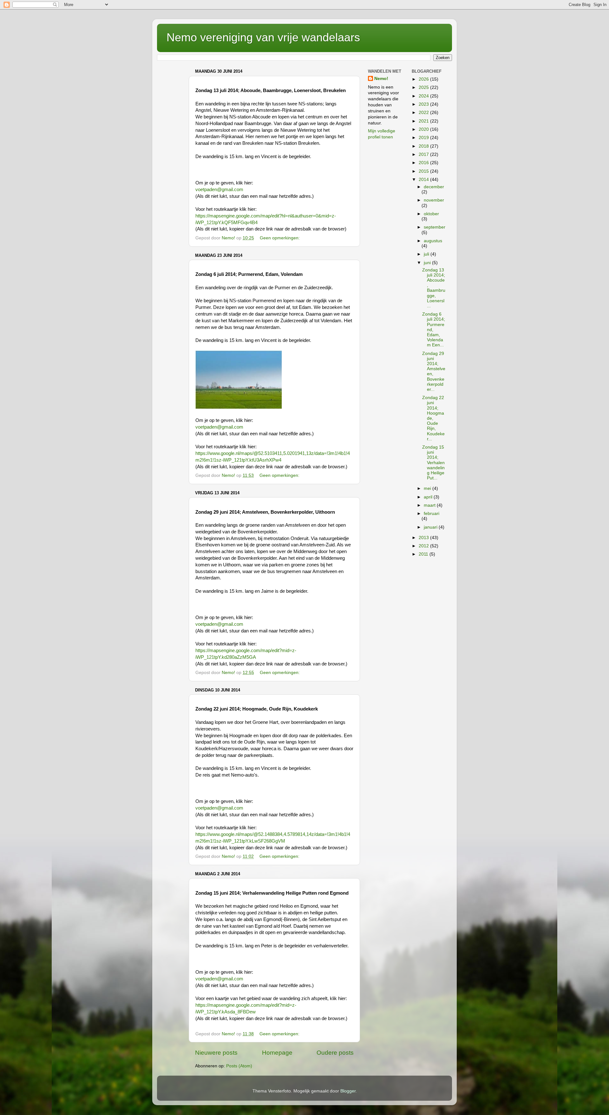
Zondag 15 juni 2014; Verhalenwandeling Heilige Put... (433, 462)
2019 (424, 137)
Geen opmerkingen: (280, 238)
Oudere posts (335, 1052)
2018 (424, 146)
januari (431, 527)
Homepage (277, 1052)
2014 (424, 179)
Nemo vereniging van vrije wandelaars (263, 37)
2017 (424, 154)
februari (431, 513)
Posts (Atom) (239, 1066)
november (434, 200)
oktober (431, 213)
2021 (424, 121)
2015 (424, 171)
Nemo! (381, 78)
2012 (424, 546)
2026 (424, 79)
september (434, 227)
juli (427, 254)
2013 (424, 537)
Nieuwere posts (216, 1052)
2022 (424, 112)
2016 (424, 162)
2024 (424, 96)
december (434, 186)
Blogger (348, 1091)
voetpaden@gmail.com (219, 189)
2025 (424, 87)
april (429, 497)
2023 (424, 104)
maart (430, 505)
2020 (424, 129)
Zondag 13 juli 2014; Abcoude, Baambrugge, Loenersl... (433, 288)
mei (428, 488)
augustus (433, 240)
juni (428, 262)
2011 (424, 554)
